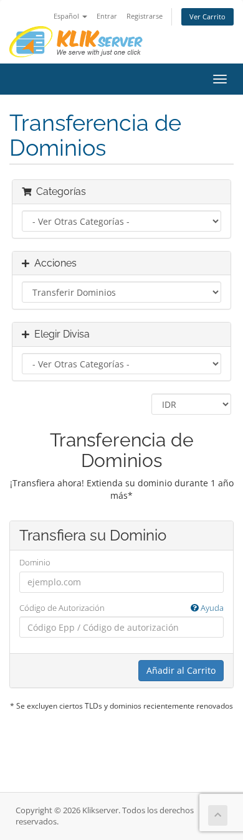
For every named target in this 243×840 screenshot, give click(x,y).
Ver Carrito (207, 16)
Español (67, 16)
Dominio (34, 562)
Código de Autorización (121, 607)
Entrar (107, 16)
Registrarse (144, 16)
